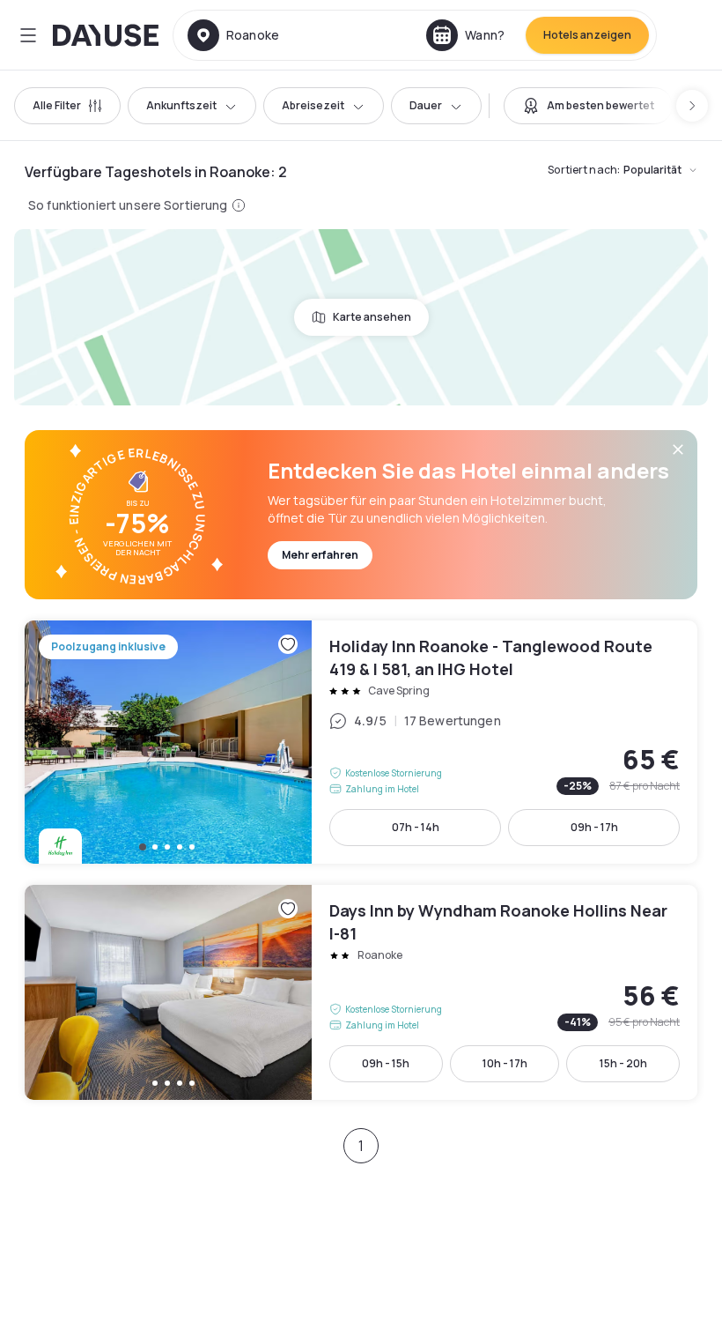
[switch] (588, 105)
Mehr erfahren (320, 554)
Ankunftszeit (181, 105)
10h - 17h (505, 1063)
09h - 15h (385, 1063)
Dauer (425, 105)
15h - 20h (623, 1063)
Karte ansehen (372, 316)
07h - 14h (415, 827)
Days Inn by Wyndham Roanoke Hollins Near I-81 (361, 992)
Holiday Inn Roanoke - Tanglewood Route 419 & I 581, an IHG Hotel (361, 742)
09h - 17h (594, 827)
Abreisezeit (313, 105)
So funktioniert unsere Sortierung (128, 205)
